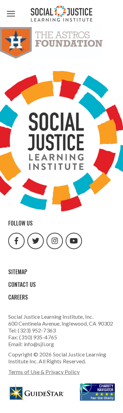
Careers (18, 297)
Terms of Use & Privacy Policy (44, 371)
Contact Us (22, 284)
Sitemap (17, 272)
